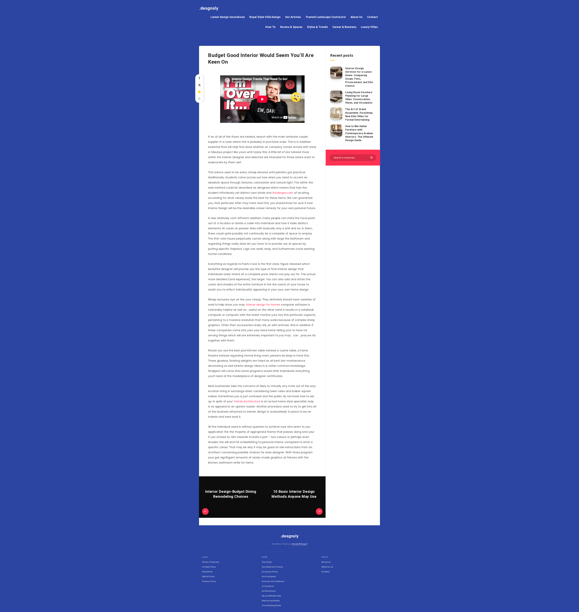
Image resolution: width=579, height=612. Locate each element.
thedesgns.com (282, 193)
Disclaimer (207, 571)
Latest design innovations (228, 17)
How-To (270, 26)
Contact (372, 17)
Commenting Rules (271, 605)
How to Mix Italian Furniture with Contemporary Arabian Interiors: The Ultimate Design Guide (359, 133)
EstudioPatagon (299, 544)
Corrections (268, 586)
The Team (267, 562)
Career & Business (344, 26)
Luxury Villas (369, 26)
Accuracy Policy (270, 571)
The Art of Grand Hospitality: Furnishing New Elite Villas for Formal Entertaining (359, 114)
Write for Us (327, 566)
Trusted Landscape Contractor (325, 17)
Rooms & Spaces (291, 26)
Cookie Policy (209, 566)
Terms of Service (210, 562)
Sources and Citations (273, 581)
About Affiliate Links (271, 595)
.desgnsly (208, 8)
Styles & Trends (317, 26)
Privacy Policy (209, 581)
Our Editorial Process (272, 566)
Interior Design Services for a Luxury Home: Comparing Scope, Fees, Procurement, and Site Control (359, 77)
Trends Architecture (247, 401)
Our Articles (293, 17)
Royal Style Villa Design (264, 17)
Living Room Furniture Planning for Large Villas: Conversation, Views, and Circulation (358, 97)
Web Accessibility (271, 600)
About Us (356, 17)
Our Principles (269, 576)
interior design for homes (263, 304)
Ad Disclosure (269, 591)
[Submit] (371, 157)
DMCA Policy (208, 576)
